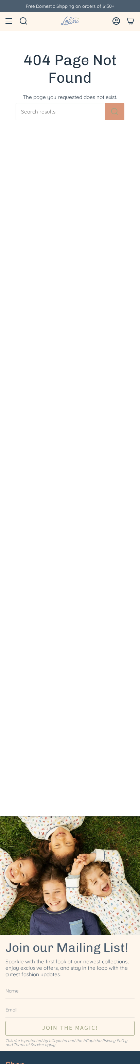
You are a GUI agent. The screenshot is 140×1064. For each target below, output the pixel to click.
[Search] (114, 111)
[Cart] (130, 21)
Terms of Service (29, 1044)
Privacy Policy (114, 1040)
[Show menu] (9, 21)
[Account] (116, 21)
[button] (23, 21)
